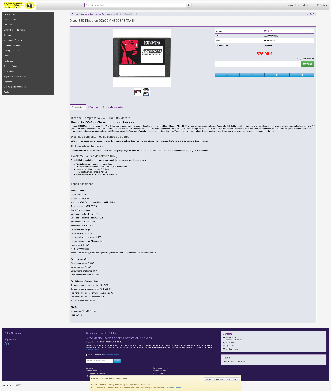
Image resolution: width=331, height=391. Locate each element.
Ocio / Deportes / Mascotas (15, 87)
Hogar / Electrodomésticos (15, 76)
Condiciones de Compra (95, 373)
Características (78, 107)
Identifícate (294, 5)
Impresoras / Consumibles (14, 40)
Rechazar (219, 379)
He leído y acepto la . (103, 355)
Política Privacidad (93, 371)
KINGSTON (268, 31)
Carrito (322, 5)
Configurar (209, 379)
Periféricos (8, 61)
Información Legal (160, 368)
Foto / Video (9, 71)
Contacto (309, 5)
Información (93, 107)
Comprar (307, 64)
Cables (7, 56)
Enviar (117, 361)
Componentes (10, 20)
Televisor (7, 35)
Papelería (8, 82)
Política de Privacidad (92, 349)
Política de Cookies (173, 388)
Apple (6, 92)
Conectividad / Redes (12, 45)
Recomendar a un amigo (113, 107)
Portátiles (8, 25)
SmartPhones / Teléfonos (14, 30)
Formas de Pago (160, 373)
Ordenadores (9, 14)
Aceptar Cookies (232, 379)
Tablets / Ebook (10, 66)
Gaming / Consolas (11, 51)
